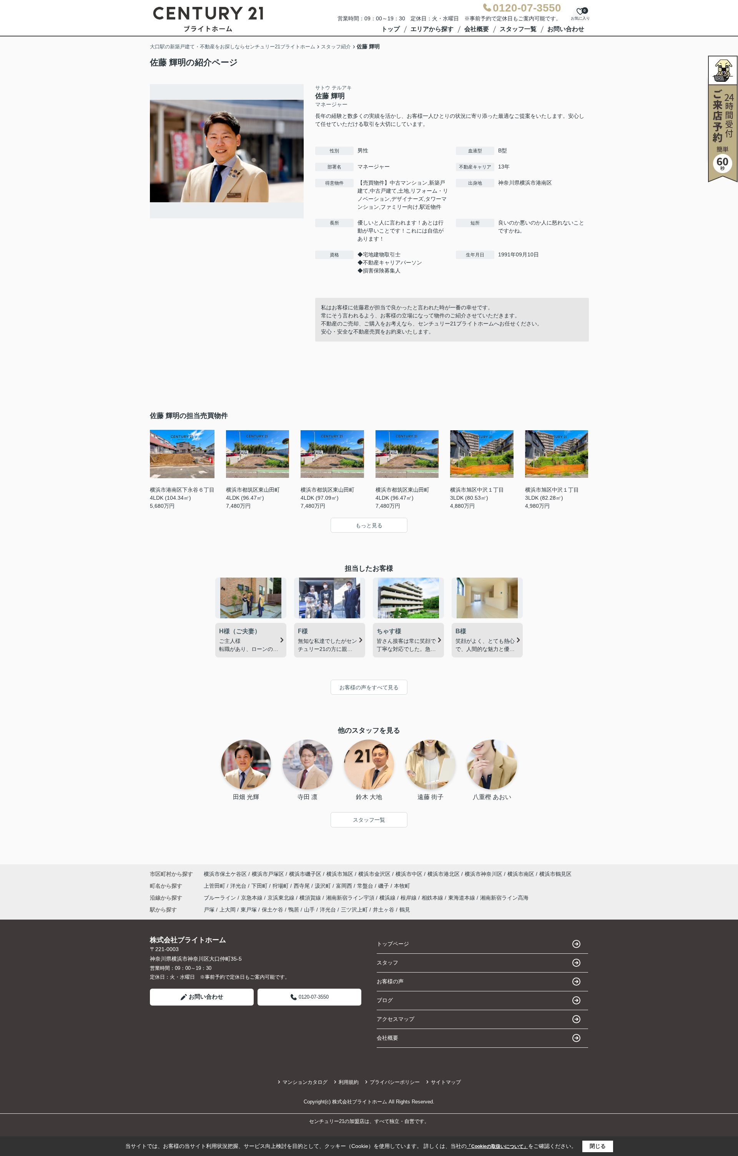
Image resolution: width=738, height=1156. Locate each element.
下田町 (260, 886)
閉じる (598, 1146)
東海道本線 (462, 898)
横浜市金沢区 (374, 874)
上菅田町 (215, 886)
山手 (309, 910)
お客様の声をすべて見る (369, 687)
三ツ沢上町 (354, 910)
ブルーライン (221, 898)
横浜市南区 (520, 874)
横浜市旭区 (339, 874)
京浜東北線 (282, 898)
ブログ (385, 1000)
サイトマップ (446, 1082)
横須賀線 (310, 898)
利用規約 (349, 1082)
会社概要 (476, 29)
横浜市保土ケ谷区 (225, 874)
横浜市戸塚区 (268, 874)
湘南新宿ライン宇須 (351, 898)
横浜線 (388, 898)
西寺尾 (302, 886)
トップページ (393, 944)
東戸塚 (249, 910)
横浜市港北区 (443, 874)
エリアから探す (432, 29)
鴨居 (293, 910)
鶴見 (404, 910)
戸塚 (209, 910)
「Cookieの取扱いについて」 (497, 1146)
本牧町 (402, 886)
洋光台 (239, 886)
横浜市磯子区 (305, 874)
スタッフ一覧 (518, 29)
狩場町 (281, 886)
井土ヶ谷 (383, 910)
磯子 (384, 886)
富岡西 (345, 886)
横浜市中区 (409, 874)
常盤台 (366, 886)
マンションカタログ (305, 1082)
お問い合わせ (565, 29)
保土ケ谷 (272, 910)
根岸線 (409, 898)
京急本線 (252, 898)
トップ (390, 29)
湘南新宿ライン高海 (504, 898)
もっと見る (369, 525)
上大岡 (227, 910)
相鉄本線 (433, 898)
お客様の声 (390, 981)
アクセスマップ (395, 1019)
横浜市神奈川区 (483, 874)
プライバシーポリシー (395, 1082)
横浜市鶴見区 (555, 874)
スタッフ (387, 962)
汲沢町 (323, 886)
